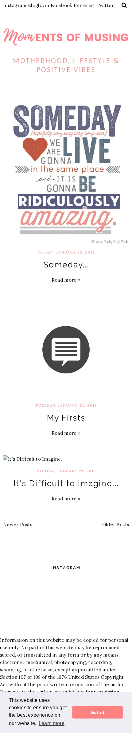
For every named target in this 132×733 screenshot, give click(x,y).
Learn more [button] (51, 723)
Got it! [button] (97, 712)
